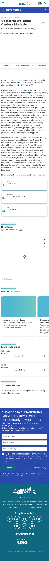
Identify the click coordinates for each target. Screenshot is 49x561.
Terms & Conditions (9, 504)
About (4, 501)
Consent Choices (35, 508)
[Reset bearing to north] (45, 247)
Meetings (25, 501)
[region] (24, 259)
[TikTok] (24, 526)
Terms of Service (16, 475)
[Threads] (32, 519)
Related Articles (22, 65)
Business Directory (14, 501)
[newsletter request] (32, 526)
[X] (17, 519)
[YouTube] (11, 400)
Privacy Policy (40, 468)
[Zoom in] (45, 240)
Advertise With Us (41, 504)
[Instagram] (5, 400)
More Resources (39, 65)
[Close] (46, 10)
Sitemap (33, 501)
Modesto (20, 83)
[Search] (45, 3)
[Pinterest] (8, 400)
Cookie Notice (12, 508)
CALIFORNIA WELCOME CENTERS (10, 18)
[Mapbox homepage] (7, 278)
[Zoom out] (45, 243)
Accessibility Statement (25, 504)
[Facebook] (10, 519)
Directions (7, 65)
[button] (43, 21)
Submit (8, 468)
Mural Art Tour (40, 100)
